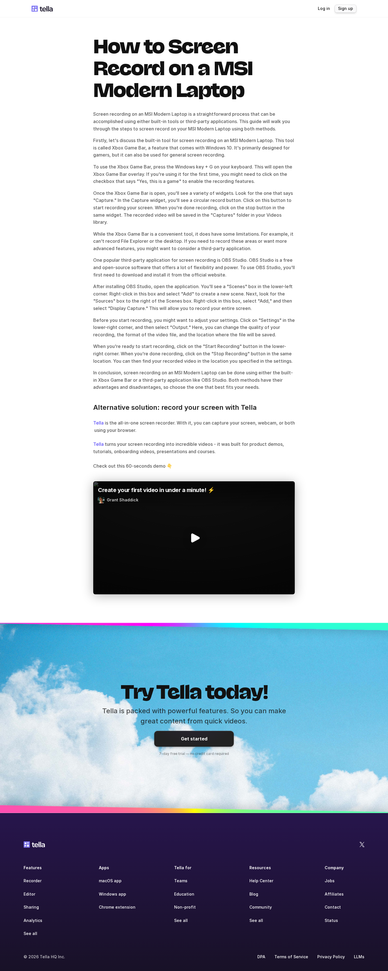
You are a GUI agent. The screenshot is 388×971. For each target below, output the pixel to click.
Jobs (330, 880)
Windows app (112, 894)
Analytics (33, 920)
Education (184, 894)
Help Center (261, 880)
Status (331, 920)
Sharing (31, 907)
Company (334, 867)
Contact (333, 907)
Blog (253, 894)
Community (260, 907)
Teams (180, 880)
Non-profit (185, 907)
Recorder (32, 880)
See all (30, 933)
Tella (98, 423)
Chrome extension (117, 907)
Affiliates (334, 894)
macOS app (110, 880)
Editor (29, 894)
